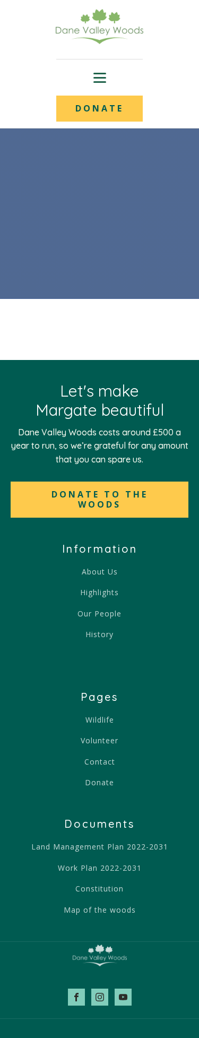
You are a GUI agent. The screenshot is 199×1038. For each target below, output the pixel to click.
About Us (100, 572)
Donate (99, 782)
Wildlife (99, 720)
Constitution (99, 889)
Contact (99, 762)
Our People (99, 613)
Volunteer (99, 740)
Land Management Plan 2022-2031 (99, 847)
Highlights (99, 592)
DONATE (99, 108)
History (99, 634)
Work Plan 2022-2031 (100, 868)
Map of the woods (100, 910)
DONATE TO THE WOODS (99, 499)
